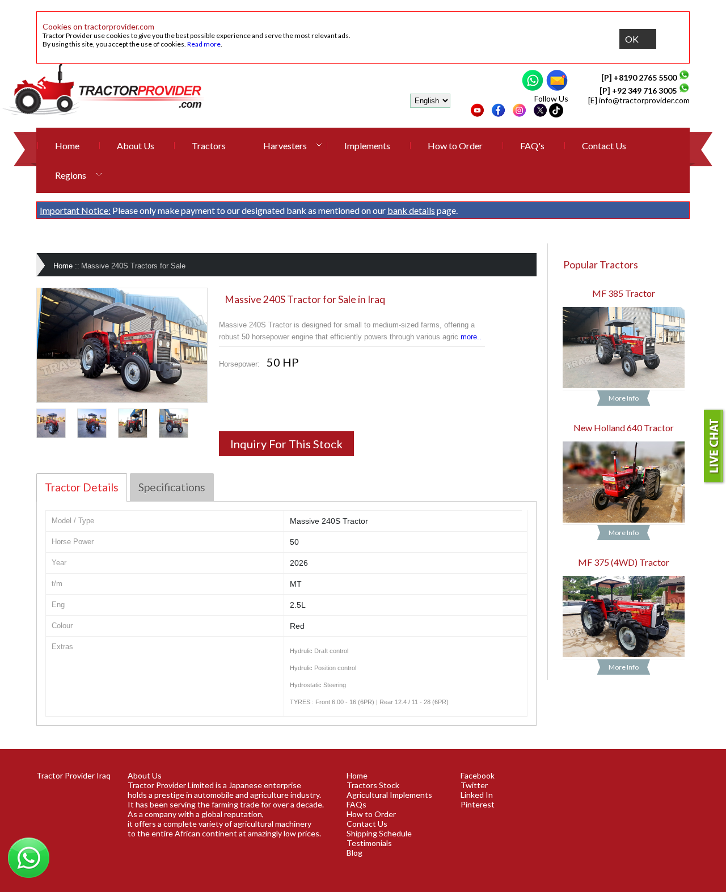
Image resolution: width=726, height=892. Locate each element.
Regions (70, 175)
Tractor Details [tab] (82, 487)
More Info (624, 398)
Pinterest (478, 804)
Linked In (477, 795)
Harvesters (285, 145)
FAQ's (532, 145)
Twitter (474, 785)
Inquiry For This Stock (286, 444)
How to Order (455, 145)
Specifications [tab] (171, 487)
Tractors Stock (373, 785)
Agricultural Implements (389, 795)
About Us (135, 145)
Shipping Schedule (379, 833)
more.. (471, 337)
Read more (204, 44)
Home (67, 145)
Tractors (209, 145)
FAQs (356, 804)
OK (632, 38)
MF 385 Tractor (623, 293)
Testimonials (369, 843)
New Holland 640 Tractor (623, 427)
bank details (411, 210)
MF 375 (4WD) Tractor (623, 562)
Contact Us (604, 145)
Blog (354, 852)
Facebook (478, 775)
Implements (367, 145)
